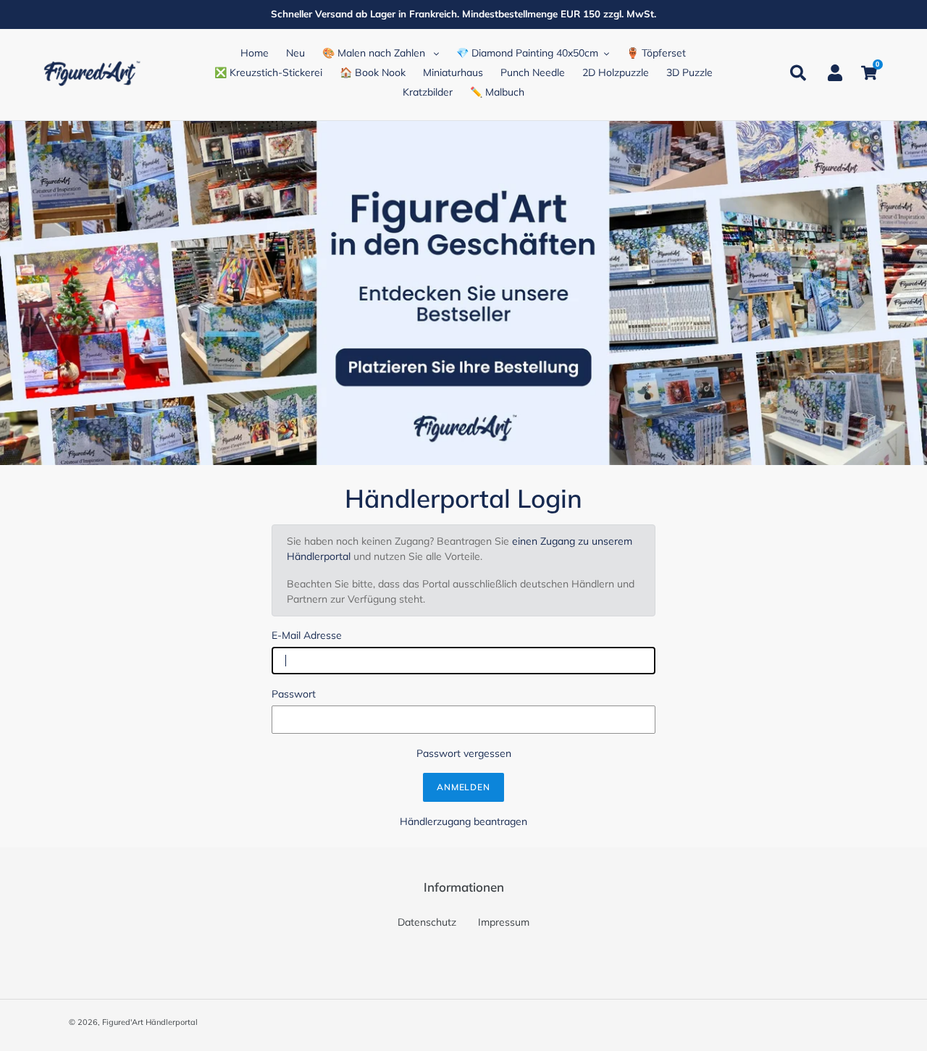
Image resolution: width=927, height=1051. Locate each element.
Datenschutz (427, 922)
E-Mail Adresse (307, 635)
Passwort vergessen (463, 753)
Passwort (294, 693)
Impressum (503, 922)
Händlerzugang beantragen (463, 821)
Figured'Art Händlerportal (150, 1022)
